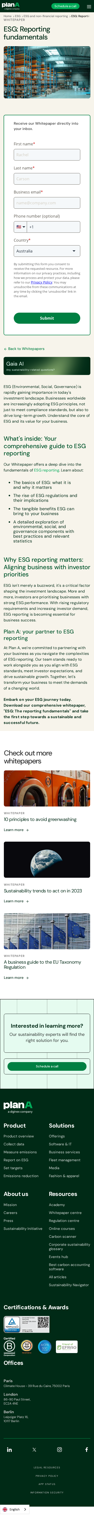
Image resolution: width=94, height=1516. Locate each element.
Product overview (19, 1136)
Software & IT (60, 1144)
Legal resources (47, 1467)
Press (8, 1221)
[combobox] (14, 1509)
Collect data (14, 1144)
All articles (58, 1277)
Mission (10, 1205)
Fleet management (65, 1160)
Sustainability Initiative (23, 1228)
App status (47, 1484)
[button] (89, 6)
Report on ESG (16, 1160)
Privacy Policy (47, 1476)
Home (8, 16)
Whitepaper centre (65, 1213)
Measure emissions (20, 1152)
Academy (57, 1205)
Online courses (62, 1228)
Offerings (57, 1136)
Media (54, 1168)
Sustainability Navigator (69, 1285)
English (15, 1509)
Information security (47, 1492)
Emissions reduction (21, 1176)
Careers (10, 1213)
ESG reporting (46, 470)
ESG (17, 16)
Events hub (58, 1257)
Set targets (13, 1168)
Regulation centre (64, 1221)
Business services (64, 1152)
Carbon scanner (62, 1236)
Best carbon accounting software (69, 1267)
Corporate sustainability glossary (69, 1246)
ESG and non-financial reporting (46, 16)
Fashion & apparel (64, 1176)
